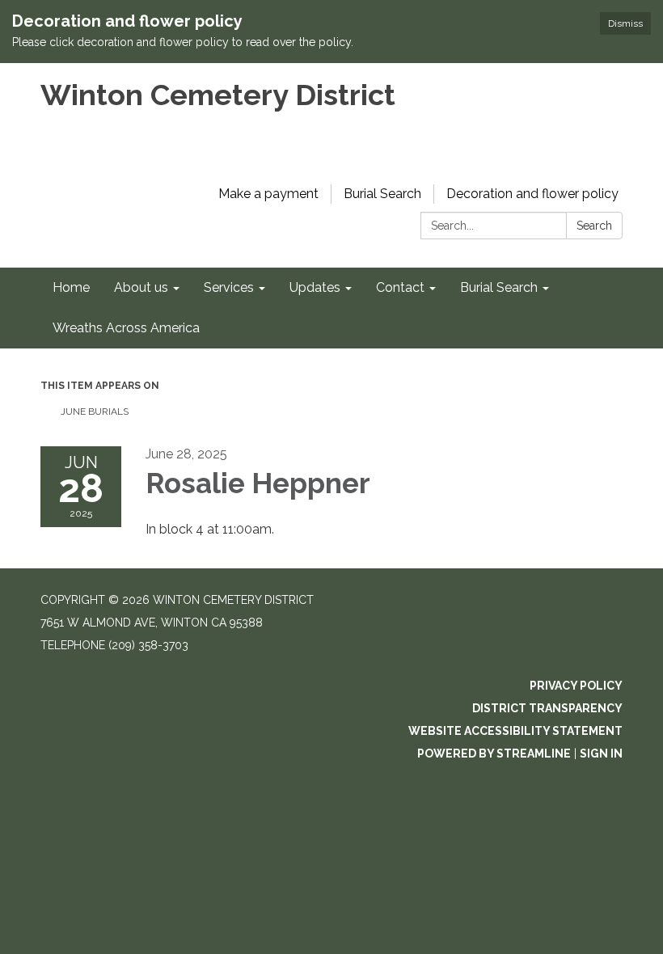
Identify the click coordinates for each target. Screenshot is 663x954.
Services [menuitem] (229, 287)
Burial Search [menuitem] (499, 287)
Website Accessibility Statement (515, 730)
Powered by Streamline (494, 753)
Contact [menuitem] (400, 287)
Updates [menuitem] (314, 287)
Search (594, 225)
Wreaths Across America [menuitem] (126, 328)
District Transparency (547, 708)
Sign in (601, 753)
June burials (95, 411)
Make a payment (268, 193)
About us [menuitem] (141, 287)
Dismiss (625, 23)
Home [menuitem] (71, 287)
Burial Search (382, 193)
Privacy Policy (576, 685)
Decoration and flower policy (532, 193)
